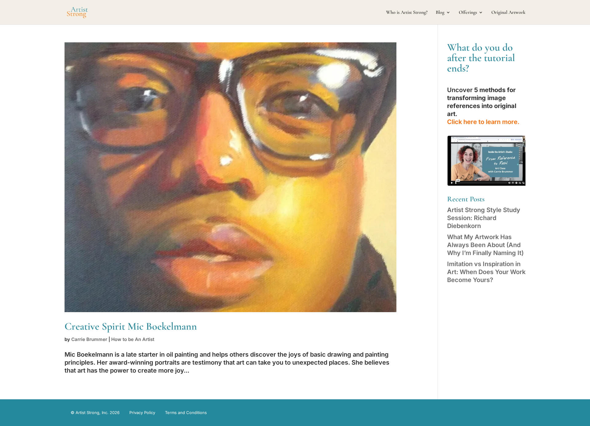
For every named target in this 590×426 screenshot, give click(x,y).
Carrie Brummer (89, 339)
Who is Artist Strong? (406, 12)
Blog (440, 12)
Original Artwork (508, 12)
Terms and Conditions (186, 412)
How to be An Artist (132, 339)
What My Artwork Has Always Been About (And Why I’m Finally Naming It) (485, 245)
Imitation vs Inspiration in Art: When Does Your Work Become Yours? (486, 272)
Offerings (468, 12)
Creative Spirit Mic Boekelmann (131, 326)
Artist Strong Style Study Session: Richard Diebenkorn (483, 218)
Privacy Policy (142, 412)
